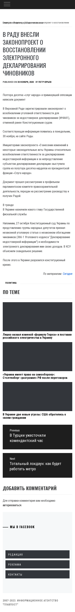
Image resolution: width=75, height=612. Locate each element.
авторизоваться (12, 505)
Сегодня (67, 274)
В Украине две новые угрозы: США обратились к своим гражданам (34, 416)
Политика (11, 283)
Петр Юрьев (44, 82)
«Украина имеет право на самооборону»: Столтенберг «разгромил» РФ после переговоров (35, 376)
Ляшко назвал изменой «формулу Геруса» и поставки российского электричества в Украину (37, 336)
